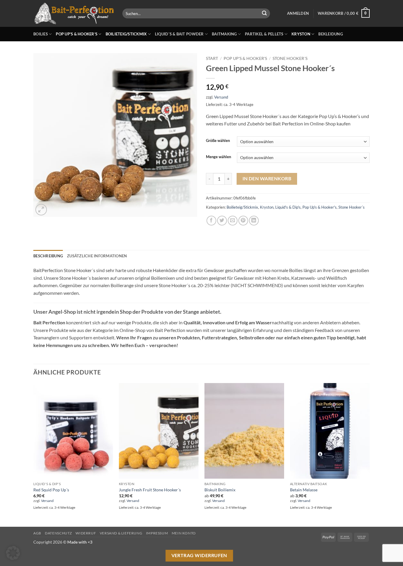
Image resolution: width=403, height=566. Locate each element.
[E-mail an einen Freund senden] (232, 220)
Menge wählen (218, 157)
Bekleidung (330, 34)
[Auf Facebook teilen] (211, 220)
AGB (37, 533)
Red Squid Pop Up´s (51, 489)
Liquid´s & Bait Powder (179, 34)
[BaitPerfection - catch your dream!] (73, 13)
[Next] (369, 454)
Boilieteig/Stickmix (126, 34)
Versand (221, 97)
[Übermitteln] (264, 14)
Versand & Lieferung (121, 533)
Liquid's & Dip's (288, 207)
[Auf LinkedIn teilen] (254, 220)
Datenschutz (58, 533)
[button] (298, 13)
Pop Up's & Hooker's (245, 58)
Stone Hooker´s (290, 58)
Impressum (157, 533)
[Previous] (33, 454)
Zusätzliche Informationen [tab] (97, 255)
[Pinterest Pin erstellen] (243, 220)
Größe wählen (218, 141)
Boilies (40, 34)
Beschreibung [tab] (48, 255)
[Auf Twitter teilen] (222, 220)
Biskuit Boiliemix (219, 489)
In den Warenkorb (267, 178)
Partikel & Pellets (264, 34)
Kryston (300, 34)
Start (212, 58)
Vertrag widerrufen (199, 555)
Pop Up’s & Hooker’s (76, 34)
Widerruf (86, 533)
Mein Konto (184, 533)
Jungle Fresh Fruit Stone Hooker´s (150, 489)
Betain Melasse (303, 489)
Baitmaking (224, 34)
